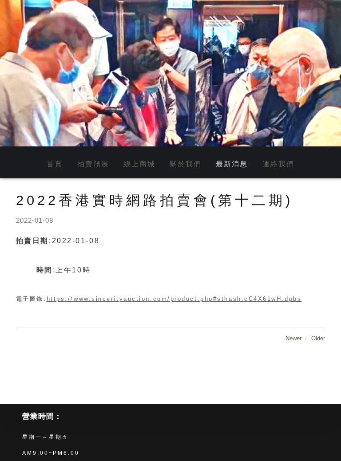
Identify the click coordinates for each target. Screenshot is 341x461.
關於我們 (186, 164)
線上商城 (139, 164)
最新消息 (232, 164)
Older (318, 338)
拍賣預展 (93, 164)
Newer (293, 338)
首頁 (55, 164)
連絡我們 (278, 164)
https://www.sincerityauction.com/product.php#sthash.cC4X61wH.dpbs (174, 299)
